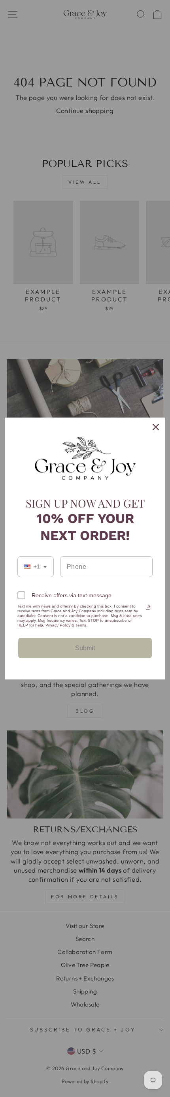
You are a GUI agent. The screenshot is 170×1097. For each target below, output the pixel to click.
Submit (85, 648)
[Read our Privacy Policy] (148, 607)
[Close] (155, 427)
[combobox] (35, 566)
